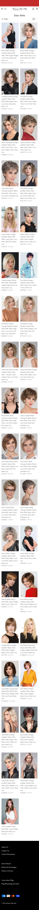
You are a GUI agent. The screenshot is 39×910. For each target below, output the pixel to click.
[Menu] (2, 9)
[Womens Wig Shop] (19, 8)
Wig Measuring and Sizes (10, 884)
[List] (36, 19)
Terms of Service (7, 871)
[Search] (6, 9)
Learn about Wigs (8, 880)
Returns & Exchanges (9, 867)
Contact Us (5, 851)
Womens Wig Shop (11, 903)
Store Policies (6, 864)
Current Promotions (8, 854)
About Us (5, 847)
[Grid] (33, 19)
